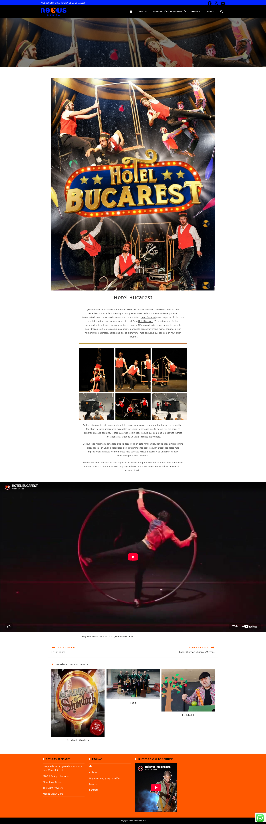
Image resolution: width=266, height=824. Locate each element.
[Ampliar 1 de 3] (110, 397)
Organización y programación (104, 778)
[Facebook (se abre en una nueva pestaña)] (209, 3)
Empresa (93, 784)
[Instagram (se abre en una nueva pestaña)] (216, 3)
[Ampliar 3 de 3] (182, 397)
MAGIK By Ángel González (56, 776)
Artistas (93, 772)
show (130, 636)
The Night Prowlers (53, 787)
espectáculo (108, 636)
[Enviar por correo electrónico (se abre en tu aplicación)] (222, 3)
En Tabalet (188, 715)
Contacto (93, 789)
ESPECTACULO (121, 636)
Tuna (133, 702)
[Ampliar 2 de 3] (146, 397)
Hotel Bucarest (148, 317)
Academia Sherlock (78, 740)
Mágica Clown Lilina (53, 793)
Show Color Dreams (53, 782)
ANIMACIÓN (97, 636)
